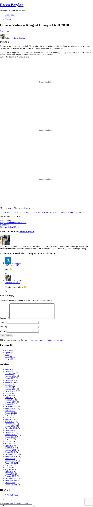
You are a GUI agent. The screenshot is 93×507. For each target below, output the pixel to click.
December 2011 (11, 428)
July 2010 (8, 465)
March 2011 (9, 448)
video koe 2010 (63, 212)
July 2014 (8, 385)
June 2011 (9, 441)
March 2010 (9, 474)
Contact (8, 19)
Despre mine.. (10, 15)
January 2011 (10, 452)
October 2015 (10, 371)
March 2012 (9, 422)
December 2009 (11, 478)
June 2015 (9, 374)
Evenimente (4, 31)
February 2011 (10, 450)
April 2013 (9, 398)
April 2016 (9, 369)
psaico (14, 263)
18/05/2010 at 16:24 (12, 283)
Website (3, 331)
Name (3, 322)
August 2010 (10, 463)
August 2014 (10, 382)
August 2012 (10, 413)
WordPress (9, 350)
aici (23, 208)
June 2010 (9, 467)
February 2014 (10, 389)
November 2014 (11, 380)
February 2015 (10, 376)
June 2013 (9, 393)
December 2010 (11, 454)
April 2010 (9, 472)
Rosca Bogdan (11, 5)
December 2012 (11, 406)
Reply (7, 273)
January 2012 (10, 426)
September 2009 (11, 485)
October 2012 (10, 411)
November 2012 (11, 409)
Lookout (25, 503)
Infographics (9, 359)
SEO (7, 355)
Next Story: (9, 226)
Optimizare (9, 352)
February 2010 (10, 476)
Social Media (10, 357)
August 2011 (10, 437)
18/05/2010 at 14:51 (12, 265)
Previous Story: (13, 221)
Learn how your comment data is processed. (47, 340)
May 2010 (9, 470)
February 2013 (10, 402)
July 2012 (8, 415)
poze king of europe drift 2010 (33, 212)
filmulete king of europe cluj (11, 212)
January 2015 (10, 378)
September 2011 (11, 435)
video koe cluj (75, 212)
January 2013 (10, 404)
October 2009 (10, 483)
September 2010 (11, 461)
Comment (4, 318)
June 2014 (9, 387)
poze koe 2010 (51, 212)
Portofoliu (8, 17)
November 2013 (11, 391)
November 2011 (11, 430)
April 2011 (9, 446)
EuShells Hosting (11, 495)
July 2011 (8, 439)
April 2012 (9, 419)
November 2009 (11, 480)
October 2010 (10, 459)
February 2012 (10, 424)
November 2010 (11, 456)
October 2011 (10, 432)
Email (3, 327)
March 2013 (9, 400)
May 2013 (9, 395)
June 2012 (9, 417)
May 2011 (9, 443)
